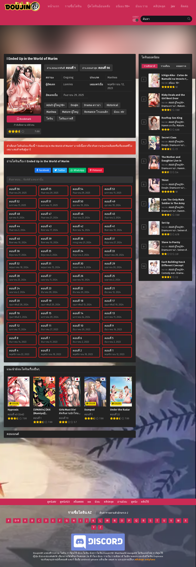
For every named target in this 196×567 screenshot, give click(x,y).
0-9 (17, 520)
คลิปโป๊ (145, 501)
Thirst (165, 180)
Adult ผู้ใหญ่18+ (55, 105)
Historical (112, 105)
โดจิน (49, 118)
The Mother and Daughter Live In (171, 159)
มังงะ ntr (119, 112)
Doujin (74, 105)
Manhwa (51, 112)
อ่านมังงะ (122, 501)
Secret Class (169, 137)
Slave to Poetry (171, 242)
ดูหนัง (134, 501)
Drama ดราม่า (92, 105)
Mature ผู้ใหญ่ (70, 112)
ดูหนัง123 (65, 501)
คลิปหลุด (109, 501)
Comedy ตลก (168, 273)
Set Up (166, 222)
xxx (89, 501)
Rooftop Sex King (172, 117)
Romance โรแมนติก (96, 112)
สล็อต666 (79, 501)
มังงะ (97, 501)
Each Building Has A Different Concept (173, 263)
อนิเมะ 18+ (174, 83)
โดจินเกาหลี (66, 118)
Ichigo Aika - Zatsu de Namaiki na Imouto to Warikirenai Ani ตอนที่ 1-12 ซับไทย (175, 77)
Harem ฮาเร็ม (169, 125)
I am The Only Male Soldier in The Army (173, 201)
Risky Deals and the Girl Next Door (173, 96)
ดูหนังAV (51, 501)
